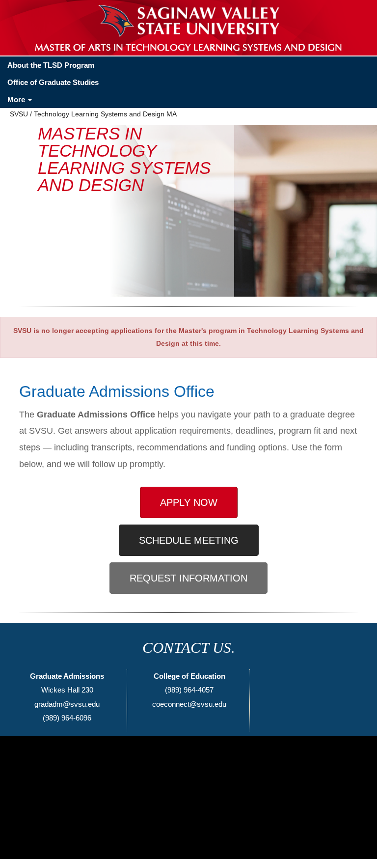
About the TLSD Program (50, 65)
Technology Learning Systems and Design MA (105, 114)
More (17, 99)
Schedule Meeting (189, 540)
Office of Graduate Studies (53, 82)
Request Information (188, 578)
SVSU (19, 114)
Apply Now (188, 502)
